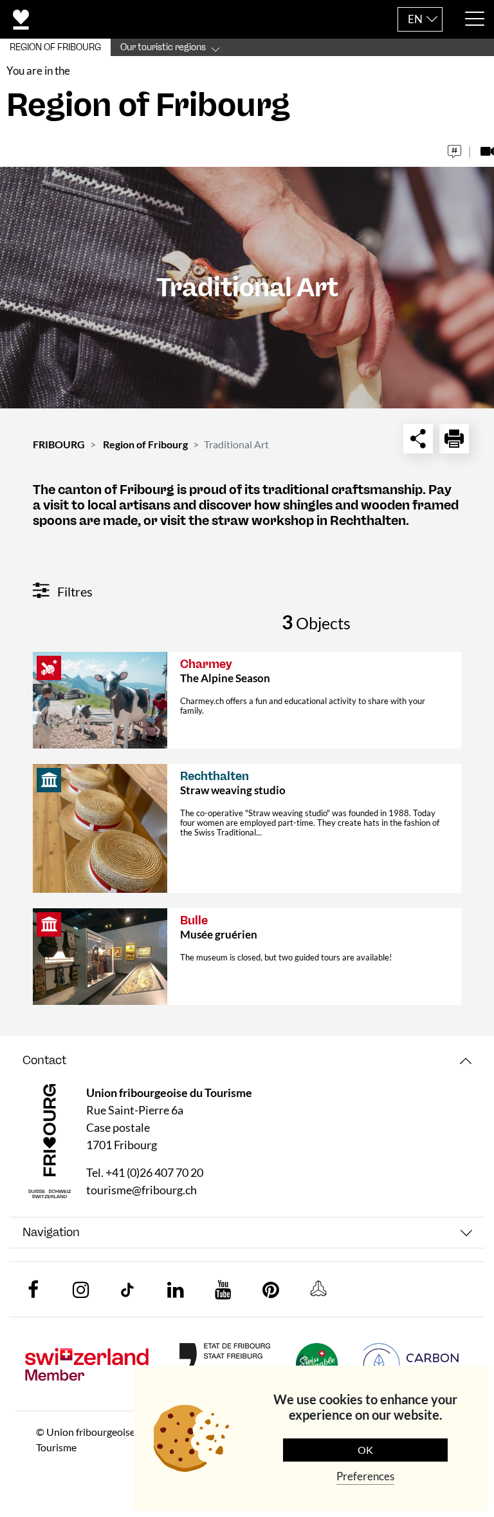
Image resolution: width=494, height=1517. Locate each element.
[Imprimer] (454, 438)
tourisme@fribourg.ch (141, 1190)
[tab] (247, 1060)
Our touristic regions (163, 47)
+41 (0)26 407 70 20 (154, 1172)
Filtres (74, 591)
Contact (44, 1060)
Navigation (51, 1232)
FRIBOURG (59, 444)
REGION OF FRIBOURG (55, 47)
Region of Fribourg (145, 444)
